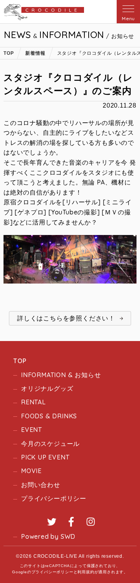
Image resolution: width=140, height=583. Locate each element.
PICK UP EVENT (45, 457)
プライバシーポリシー (53, 498)
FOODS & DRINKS (49, 416)
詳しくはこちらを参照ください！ (66, 318)
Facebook (71, 521)
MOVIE (31, 471)
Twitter (52, 521)
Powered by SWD (48, 536)
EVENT (31, 429)
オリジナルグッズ (47, 388)
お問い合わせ (40, 485)
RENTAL (33, 402)
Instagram (90, 521)
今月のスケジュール (50, 443)
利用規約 (85, 572)
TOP (19, 361)
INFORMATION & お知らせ (61, 375)
